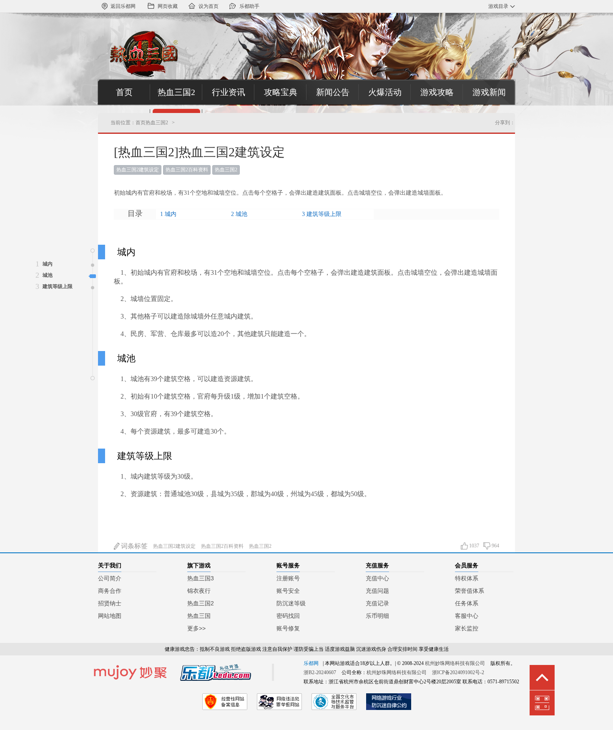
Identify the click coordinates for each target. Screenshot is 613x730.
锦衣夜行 (199, 590)
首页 (124, 92)
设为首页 (208, 6)
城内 (170, 214)
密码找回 (288, 615)
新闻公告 (332, 92)
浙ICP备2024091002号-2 (458, 672)
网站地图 (109, 615)
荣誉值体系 (469, 590)
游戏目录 (498, 6)
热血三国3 (200, 578)
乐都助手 (249, 6)
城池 (241, 214)
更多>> (196, 628)
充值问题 (377, 590)
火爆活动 (385, 92)
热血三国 (199, 615)
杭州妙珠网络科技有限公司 (455, 663)
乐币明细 (377, 615)
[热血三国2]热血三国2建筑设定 (199, 152)
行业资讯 (228, 92)
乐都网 (311, 663)
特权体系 (466, 578)
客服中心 (466, 615)
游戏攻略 (437, 92)
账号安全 (288, 590)
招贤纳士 (109, 603)
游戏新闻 (489, 92)
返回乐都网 (123, 6)
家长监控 (466, 628)
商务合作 (109, 590)
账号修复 (288, 628)
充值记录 (377, 603)
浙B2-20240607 (320, 672)
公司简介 (109, 578)
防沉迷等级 (291, 603)
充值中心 (377, 578)
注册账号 (288, 578)
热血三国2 (176, 92)
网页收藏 (168, 6)
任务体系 (466, 603)
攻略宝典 (280, 92)
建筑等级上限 (324, 214)
